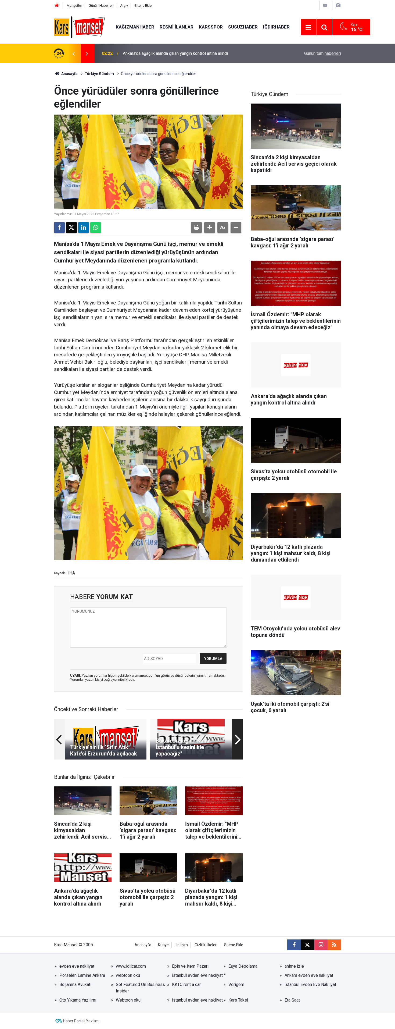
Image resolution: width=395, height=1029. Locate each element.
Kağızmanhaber (135, 27)
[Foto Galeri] (338, 5)
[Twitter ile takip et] (307, 944)
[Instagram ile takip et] (321, 944)
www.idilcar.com (131, 966)
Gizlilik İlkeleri (206, 945)
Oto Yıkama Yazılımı (77, 1000)
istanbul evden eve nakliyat (197, 975)
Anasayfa (69, 74)
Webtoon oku (128, 1000)
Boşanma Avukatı (75, 984)
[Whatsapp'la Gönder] (95, 227)
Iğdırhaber (276, 27)
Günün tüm (322, 53)
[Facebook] (59, 227)
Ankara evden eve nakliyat (309, 975)
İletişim (181, 945)
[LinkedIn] (83, 227)
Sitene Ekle (143, 5)
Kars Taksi (238, 1000)
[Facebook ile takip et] (294, 944)
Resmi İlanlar (176, 27)
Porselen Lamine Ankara (82, 975)
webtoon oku (128, 975)
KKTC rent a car (186, 984)
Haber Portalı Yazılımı (81, 1021)
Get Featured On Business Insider (140, 987)
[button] (209, 227)
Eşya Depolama (242, 966)
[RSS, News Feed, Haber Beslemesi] (334, 944)
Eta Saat (292, 1000)
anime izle (294, 966)
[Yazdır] (196, 227)
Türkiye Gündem (99, 74)
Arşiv (124, 5)
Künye (163, 945)
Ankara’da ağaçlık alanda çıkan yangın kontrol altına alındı (175, 53)
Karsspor (211, 27)
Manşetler (74, 5)
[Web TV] (325, 5)
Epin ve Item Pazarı (190, 966)
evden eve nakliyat (76, 966)
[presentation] (73, 53)
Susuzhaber (243, 27)
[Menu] (308, 27)
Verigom (236, 984)
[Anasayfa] (57, 5)
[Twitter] (71, 227)
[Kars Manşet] (79, 26)
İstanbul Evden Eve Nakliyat (310, 984)
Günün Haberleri (101, 5)
